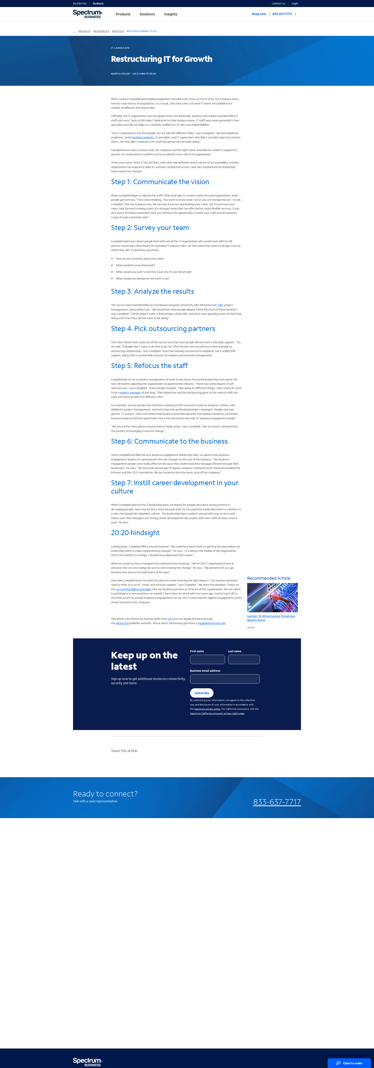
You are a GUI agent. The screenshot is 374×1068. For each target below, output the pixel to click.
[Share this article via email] (136, 763)
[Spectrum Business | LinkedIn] (289, 1061)
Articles (118, 31)
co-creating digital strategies (133, 589)
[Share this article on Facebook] (129, 763)
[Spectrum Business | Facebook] (281, 1061)
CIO (170, 619)
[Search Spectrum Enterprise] (299, 14)
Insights (85, 31)
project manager (130, 392)
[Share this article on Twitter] (120, 763)
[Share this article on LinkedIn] (113, 763)
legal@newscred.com (212, 623)
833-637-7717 (277, 802)
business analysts (143, 137)
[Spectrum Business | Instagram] (297, 1061)
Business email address (205, 670)
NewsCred (122, 623)
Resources (101, 31)
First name (197, 651)
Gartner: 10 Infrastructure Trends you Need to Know (271, 618)
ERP (220, 305)
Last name (234, 651)
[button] (296, 3)
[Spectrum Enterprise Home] (74, 31)
